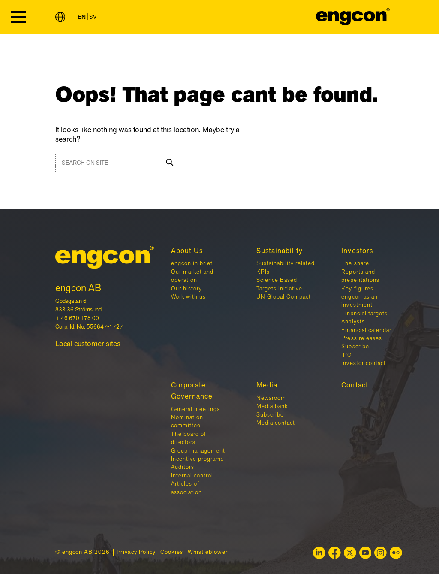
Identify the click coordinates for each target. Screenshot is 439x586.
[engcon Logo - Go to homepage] (353, 17)
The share (355, 263)
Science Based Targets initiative (279, 284)
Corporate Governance (192, 391)
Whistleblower (208, 552)
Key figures (357, 289)
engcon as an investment (359, 301)
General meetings (195, 409)
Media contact (275, 423)
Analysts (352, 322)
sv (92, 17)
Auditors (182, 467)
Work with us (188, 297)
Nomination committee (187, 421)
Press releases (361, 338)
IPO (346, 355)
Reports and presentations (360, 276)
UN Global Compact (283, 297)
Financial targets (364, 313)
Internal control (192, 476)
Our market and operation (192, 276)
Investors (357, 251)
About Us (187, 251)
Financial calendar (366, 330)
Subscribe (355, 346)
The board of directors (188, 438)
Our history (186, 289)
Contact (354, 385)
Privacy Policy (136, 552)
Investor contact (363, 363)
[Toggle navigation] (18, 17)
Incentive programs (197, 459)
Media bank (272, 406)
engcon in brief (192, 263)
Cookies (171, 552)
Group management (198, 451)
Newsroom (271, 398)
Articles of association (186, 488)
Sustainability (279, 251)
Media (266, 385)
